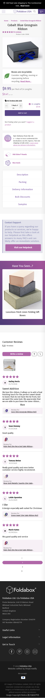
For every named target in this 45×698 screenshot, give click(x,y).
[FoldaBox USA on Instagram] (27, 652)
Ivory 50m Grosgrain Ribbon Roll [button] (23, 412)
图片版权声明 (33, 695)
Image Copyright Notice (16, 695)
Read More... (25, 81)
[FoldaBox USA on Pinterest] (19, 652)
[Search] (35, 11)
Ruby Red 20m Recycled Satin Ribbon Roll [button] (17, 446)
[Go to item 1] (9, 365)
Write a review (16, 354)
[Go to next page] (22, 571)
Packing (22, 182)
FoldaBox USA (25, 666)
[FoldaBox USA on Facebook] (11, 652)
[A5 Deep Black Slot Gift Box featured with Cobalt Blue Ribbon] (22, 52)
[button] (7, 32)
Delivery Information (22, 189)
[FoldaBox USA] (22, 11)
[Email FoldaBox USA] (35, 652)
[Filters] (34, 354)
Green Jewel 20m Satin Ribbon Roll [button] (24, 515)
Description (22, 174)
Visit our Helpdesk (23, 247)
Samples (22, 204)
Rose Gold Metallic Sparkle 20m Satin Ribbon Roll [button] (18, 483)
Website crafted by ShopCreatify (22, 669)
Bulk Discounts (22, 197)
